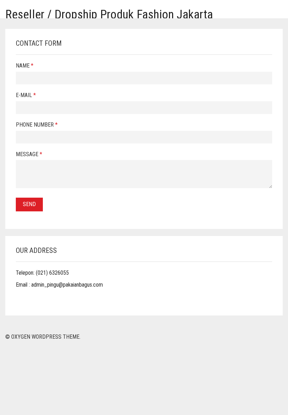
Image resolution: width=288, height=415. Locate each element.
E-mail (26, 95)
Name (24, 65)
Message (29, 154)
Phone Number (37, 124)
